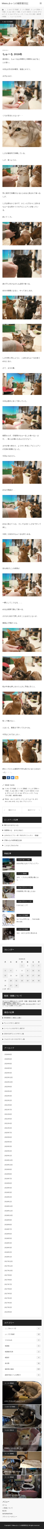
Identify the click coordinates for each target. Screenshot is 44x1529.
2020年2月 (8, 1151)
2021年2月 (8, 1128)
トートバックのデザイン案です (14, 1028)
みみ (10, 801)
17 (33, 975)
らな (17, 801)
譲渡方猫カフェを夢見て (22, 1375)
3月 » (9, 989)
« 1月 (4, 989)
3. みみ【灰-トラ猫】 (17, 791)
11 (38, 970)
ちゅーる (31, 799)
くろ (22, 799)
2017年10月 (9, 1270)
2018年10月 (9, 1215)
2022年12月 (9, 1077)
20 (11, 980)
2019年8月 (8, 1174)
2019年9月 (8, 1169)
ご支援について (7, 1508)
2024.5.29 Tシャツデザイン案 (14, 1034)
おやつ (18, 799)
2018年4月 (8, 1243)
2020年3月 (8, 1146)
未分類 (22, 1363)
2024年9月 (8, 1064)
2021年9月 (8, 1105)
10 (33, 970)
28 (16, 985)
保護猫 (22, 1346)
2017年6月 (8, 1289)
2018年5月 (8, 1238)
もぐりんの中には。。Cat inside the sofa (27, 920)
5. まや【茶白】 (30, 791)
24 (33, 980)
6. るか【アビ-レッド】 (25, 793)
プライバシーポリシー (9, 1517)
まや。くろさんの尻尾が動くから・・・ (27, 878)
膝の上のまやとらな (11, 825)
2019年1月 (8, 1201)
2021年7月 (8, 1110)
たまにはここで (22, 905)
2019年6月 (8, 1183)
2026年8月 (8, 1054)
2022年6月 (8, 1087)
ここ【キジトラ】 (22, 1328)
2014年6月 (8, 1312)
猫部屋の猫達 (17, 795)
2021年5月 (8, 1119)
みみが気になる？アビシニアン (27, 863)
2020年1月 (8, 1155)
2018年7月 (8, 1229)
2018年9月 (8, 1220)
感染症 (22, 1357)
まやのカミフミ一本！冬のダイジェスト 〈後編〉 (22, 835)
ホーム (4, 1505)
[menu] (40, 3)
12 (5, 975)
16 (27, 975)
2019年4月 (8, 1188)
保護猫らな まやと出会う (13, 830)
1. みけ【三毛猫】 (7, 21)
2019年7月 (8, 1178)
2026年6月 (8, 1059)
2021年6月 (8, 1114)
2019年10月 (9, 1165)
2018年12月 (9, 1206)
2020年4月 (8, 1142)
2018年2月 (8, 1252)
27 (11, 985)
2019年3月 (8, 1192)
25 (38, 980)
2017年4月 (8, 1298)
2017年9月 (8, 1275)
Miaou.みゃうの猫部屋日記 (20, 1525)
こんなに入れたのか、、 (13, 845)
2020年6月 (8, 1137)
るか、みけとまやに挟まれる (26, 933)
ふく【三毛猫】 (22, 1334)
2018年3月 (8, 1247)
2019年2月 (8, 1197)
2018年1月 (8, 1257)
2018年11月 (9, 1211)
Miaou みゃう (10, 799)
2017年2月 (8, 1307)
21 (16, 980)
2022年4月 (8, 1091)
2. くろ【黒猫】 (22, 788)
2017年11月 (9, 1266)
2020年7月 (8, 1132)
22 (22, 980)
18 (38, 975)
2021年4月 (8, 1123)
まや (36, 799)
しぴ (25, 799)
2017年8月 (8, 1280)
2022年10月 (9, 1082)
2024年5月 (8, 1068)
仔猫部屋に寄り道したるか (26, 891)
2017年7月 (8, 1284)
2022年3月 (8, 1096)
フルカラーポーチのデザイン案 (14, 1039)
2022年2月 (8, 1100)
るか (21, 801)
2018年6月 (8, 1234)
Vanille (12, 785)
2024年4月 (8, 1073)
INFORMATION (7, 1514)
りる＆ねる (22, 1340)
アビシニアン (27, 801)
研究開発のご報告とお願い (13, 1018)
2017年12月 (9, 1261)
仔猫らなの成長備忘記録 (13, 840)
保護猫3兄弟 (22, 1352)
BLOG (4, 1511)
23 (27, 980)
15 (22, 975)
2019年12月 (9, 1160)
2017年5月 (8, 1293)
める (13, 801)
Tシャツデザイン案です (12, 1023)
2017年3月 (8, 1303)
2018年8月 (8, 1224)
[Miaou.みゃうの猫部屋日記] (18, 3)
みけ (6, 801)
